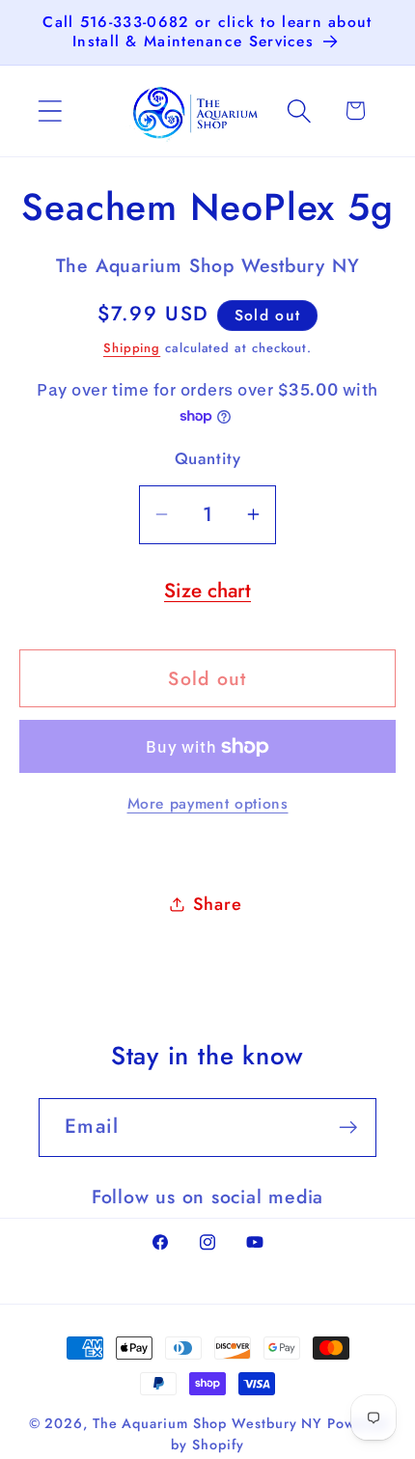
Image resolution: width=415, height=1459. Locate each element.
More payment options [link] (208, 803)
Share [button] (217, 904)
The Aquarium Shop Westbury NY (207, 1423)
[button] (49, 110)
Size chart (207, 590)
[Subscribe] (347, 1127)
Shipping (131, 348)
